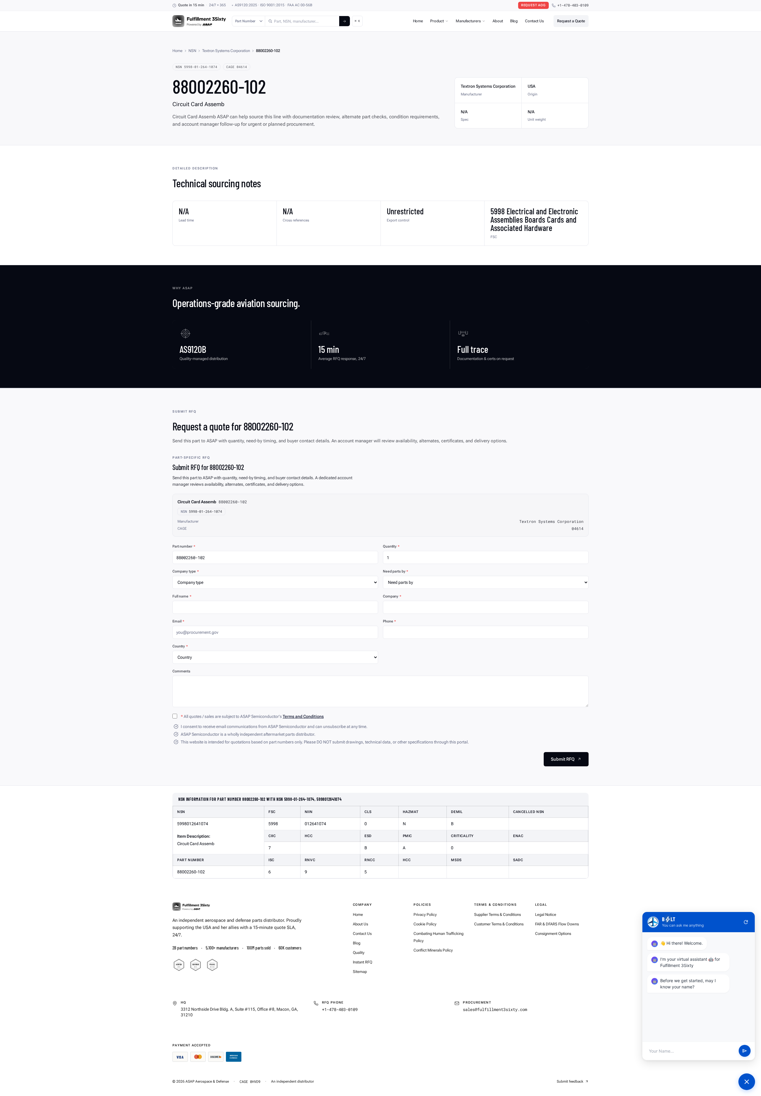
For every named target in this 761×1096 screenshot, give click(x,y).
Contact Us (534, 21)
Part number (183, 546)
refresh (746, 922)
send (744, 1051)
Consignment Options (553, 933)
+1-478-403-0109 (573, 5)
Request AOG (533, 5)
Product (437, 21)
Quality (358, 952)
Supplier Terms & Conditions (497, 914)
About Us (360, 924)
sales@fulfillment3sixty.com (495, 1009)
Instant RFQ (362, 962)
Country (180, 646)
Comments (181, 671)
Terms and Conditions (303, 716)
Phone (389, 621)
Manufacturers (468, 21)
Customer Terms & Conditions (498, 924)
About (498, 21)
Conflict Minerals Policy (433, 950)
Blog (514, 21)
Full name (181, 596)
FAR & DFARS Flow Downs (557, 924)
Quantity (391, 546)
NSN (192, 50)
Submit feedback (570, 1081)
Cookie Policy (424, 924)
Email (178, 621)
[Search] (344, 21)
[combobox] (302, 21)
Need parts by (395, 571)
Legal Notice (545, 914)
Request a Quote (571, 21)
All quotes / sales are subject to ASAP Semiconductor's (252, 716)
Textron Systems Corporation (226, 50)
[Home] (191, 906)
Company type (185, 571)
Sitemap (360, 971)
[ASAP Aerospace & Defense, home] (199, 21)
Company (392, 596)
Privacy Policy (425, 914)
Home (418, 21)
